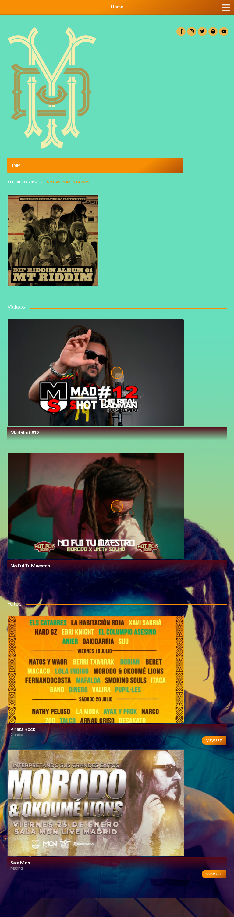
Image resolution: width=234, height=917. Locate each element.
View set (214, 741)
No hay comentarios (68, 182)
